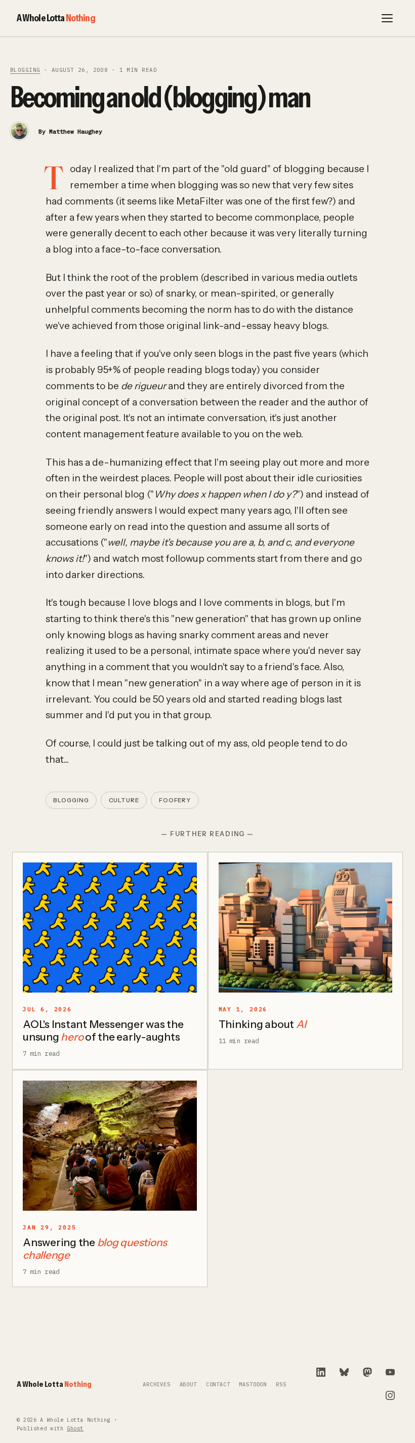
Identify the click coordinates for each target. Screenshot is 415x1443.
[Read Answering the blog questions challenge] (110, 1146)
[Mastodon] (367, 1372)
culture (124, 800)
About (188, 1384)
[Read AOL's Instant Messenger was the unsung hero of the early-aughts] (110, 927)
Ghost (75, 1428)
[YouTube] (390, 1372)
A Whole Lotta (56, 18)
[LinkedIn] (321, 1372)
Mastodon (253, 1384)
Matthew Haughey (75, 131)
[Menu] (387, 18)
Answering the (95, 1248)
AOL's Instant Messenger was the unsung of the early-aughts (103, 1030)
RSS (281, 1384)
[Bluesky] (344, 1372)
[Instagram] (390, 1395)
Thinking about (262, 1024)
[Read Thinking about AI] (306, 927)
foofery (175, 800)
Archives (157, 1384)
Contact (218, 1384)
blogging (25, 69)
